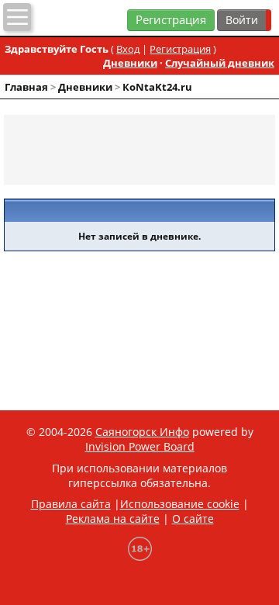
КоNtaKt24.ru (157, 87)
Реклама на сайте (113, 518)
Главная (26, 87)
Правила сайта (71, 503)
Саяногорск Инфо (142, 431)
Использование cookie (179, 503)
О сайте (193, 518)
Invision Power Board (140, 446)
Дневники (130, 63)
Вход (128, 49)
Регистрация (171, 20)
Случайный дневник (219, 63)
